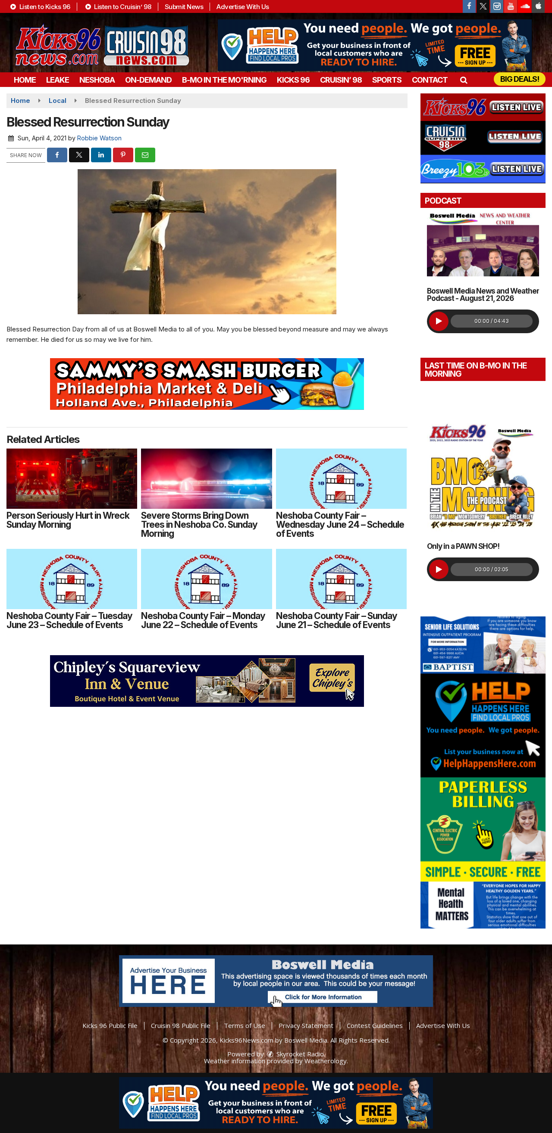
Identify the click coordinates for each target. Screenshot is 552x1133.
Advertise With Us (242, 7)
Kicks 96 (293, 79)
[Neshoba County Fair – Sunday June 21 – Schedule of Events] (341, 579)
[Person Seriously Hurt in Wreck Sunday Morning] (71, 479)
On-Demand (148, 79)
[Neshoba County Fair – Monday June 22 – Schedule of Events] (206, 579)
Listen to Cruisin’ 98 (122, 7)
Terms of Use (244, 1025)
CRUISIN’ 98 (341, 79)
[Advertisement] (375, 45)
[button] (463, 79)
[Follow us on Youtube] (510, 6)
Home (25, 79)
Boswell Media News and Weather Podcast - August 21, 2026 (483, 295)
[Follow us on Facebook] (469, 6)
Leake (57, 79)
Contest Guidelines (375, 1025)
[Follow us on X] (483, 6)
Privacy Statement (306, 1025)
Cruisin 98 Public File (180, 1025)
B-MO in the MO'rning (224, 79)
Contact (430, 79)
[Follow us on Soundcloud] (524, 6)
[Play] (438, 321)
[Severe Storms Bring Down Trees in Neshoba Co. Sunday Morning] (206, 479)
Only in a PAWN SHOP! (463, 546)
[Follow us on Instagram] (496, 6)
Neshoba (97, 79)
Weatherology (325, 1060)
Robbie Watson (99, 138)
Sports (386, 79)
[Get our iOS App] (538, 6)
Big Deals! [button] (519, 79)
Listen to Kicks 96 (44, 7)
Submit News (184, 7)
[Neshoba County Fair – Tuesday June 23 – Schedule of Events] (71, 579)
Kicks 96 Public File (110, 1025)
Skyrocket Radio (299, 1053)
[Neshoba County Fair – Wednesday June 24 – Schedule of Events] (341, 479)
